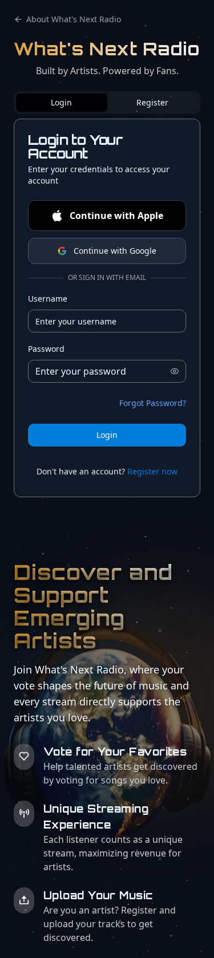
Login (107, 434)
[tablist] (107, 102)
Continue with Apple (116, 215)
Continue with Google (115, 250)
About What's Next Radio (73, 19)
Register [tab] (152, 102)
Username (47, 298)
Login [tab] (61, 102)
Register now (152, 471)
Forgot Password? (152, 402)
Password (46, 348)
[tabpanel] (107, 308)
